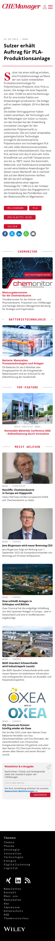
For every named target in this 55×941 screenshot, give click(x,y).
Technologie (13, 857)
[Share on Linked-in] (19, 234)
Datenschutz (13, 910)
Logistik (11, 868)
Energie (10, 860)
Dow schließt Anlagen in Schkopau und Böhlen (17, 602)
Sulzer (12, 226)
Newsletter (13, 888)
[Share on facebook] (5, 234)
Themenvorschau (16, 918)
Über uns (11, 896)
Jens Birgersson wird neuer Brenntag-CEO (27, 545)
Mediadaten (13, 899)
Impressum (12, 907)
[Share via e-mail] (33, 234)
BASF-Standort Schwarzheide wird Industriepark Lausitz (20, 664)
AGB (6, 914)
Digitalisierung (17, 864)
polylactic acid (20, 217)
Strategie (18, 486)
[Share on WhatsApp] (26, 234)
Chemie (16, 541)
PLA (35, 208)
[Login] (45, 6)
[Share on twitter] (12, 234)
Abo (6, 903)
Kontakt (10, 892)
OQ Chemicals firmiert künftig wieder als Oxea (16, 726)
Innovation (13, 853)
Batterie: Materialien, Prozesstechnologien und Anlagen (23, 362)
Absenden (40, 794)
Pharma (9, 845)
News (25, 39)
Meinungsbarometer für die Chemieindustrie (16, 294)
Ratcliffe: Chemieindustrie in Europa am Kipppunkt (18, 491)
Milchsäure (16, 208)
